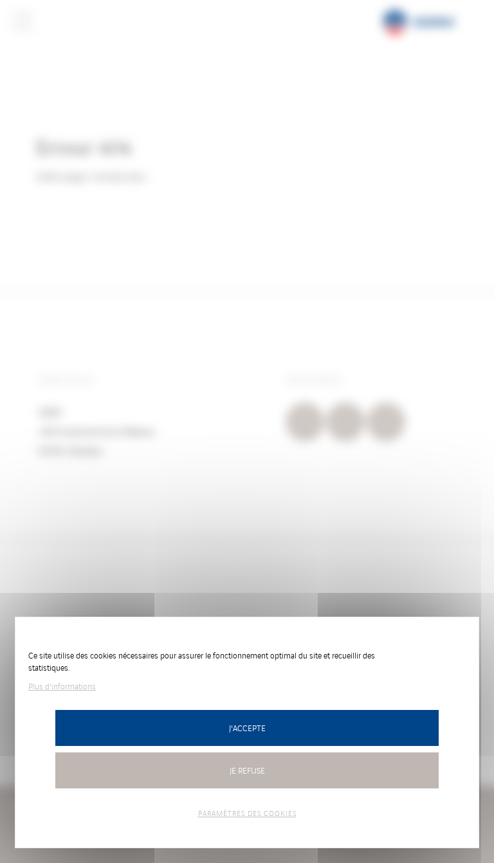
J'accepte (247, 728)
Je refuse (247, 770)
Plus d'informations (62, 686)
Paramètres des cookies (247, 813)
